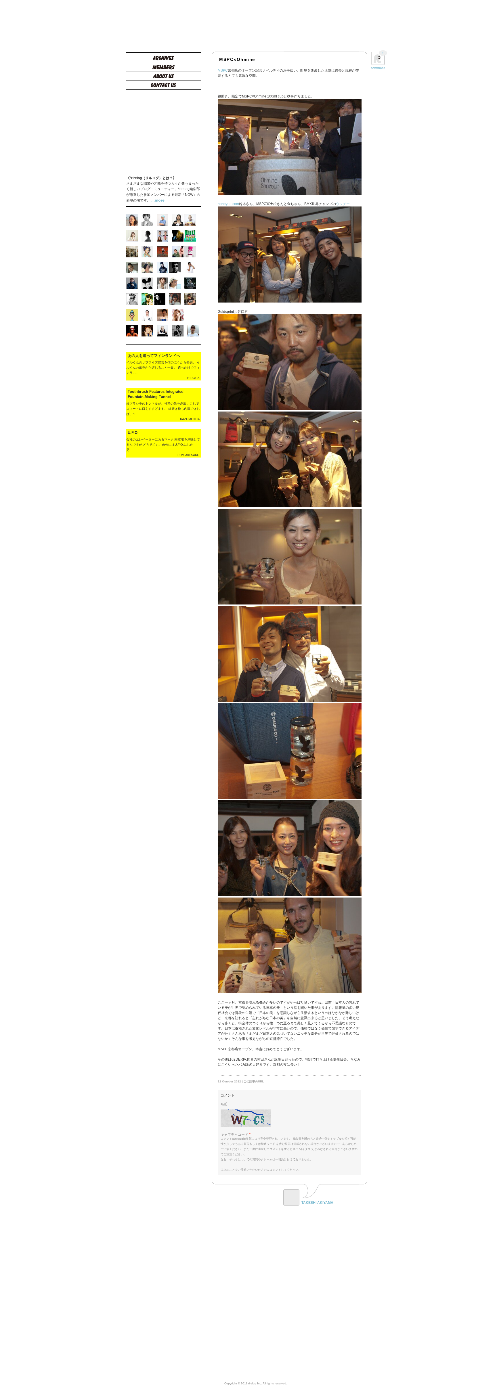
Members (163, 68)
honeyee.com (228, 204)
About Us (163, 77)
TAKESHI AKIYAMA (317, 1203)
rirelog (163, 24)
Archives (163, 59)
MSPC (223, 70)
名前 (224, 1104)
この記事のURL (254, 1081)
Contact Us (163, 86)
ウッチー (343, 204)
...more (158, 200)
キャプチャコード (234, 1134)
